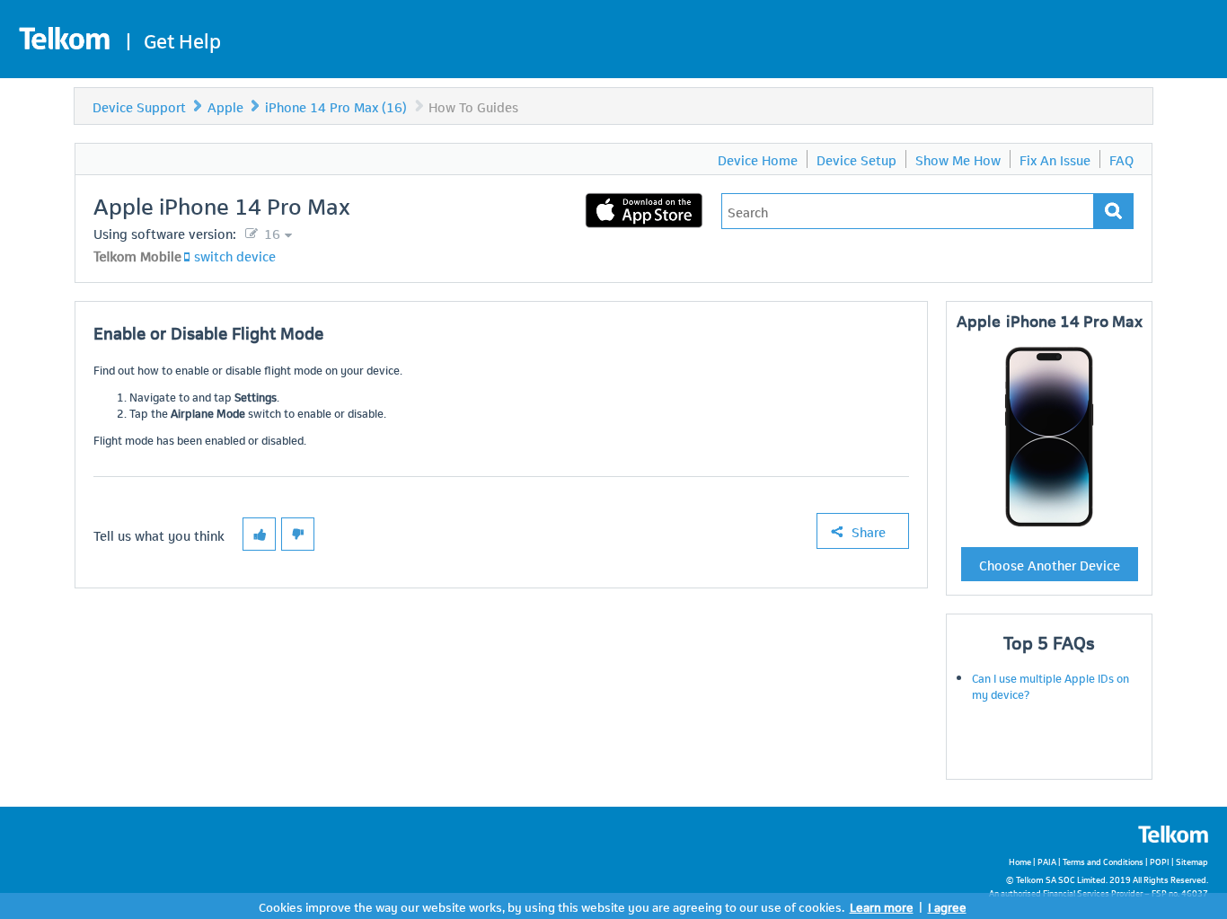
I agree (947, 906)
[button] (259, 534)
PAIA (1046, 861)
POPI (1160, 861)
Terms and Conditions (1103, 861)
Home (1020, 861)
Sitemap (1192, 861)
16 (270, 233)
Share (869, 531)
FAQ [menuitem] (1121, 159)
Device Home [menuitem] (758, 159)
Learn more (882, 906)
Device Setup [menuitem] (856, 159)
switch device (235, 255)
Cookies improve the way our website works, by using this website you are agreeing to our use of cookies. (551, 906)
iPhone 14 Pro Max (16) (336, 106)
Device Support (139, 106)
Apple (225, 106)
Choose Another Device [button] (1049, 564)
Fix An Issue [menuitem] (1055, 159)
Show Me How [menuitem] (958, 159)
